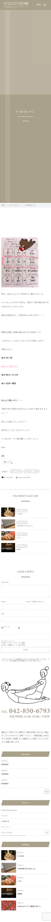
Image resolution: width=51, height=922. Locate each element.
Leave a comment (24, 477)
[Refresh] (19, 628)
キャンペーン (6, 827)
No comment (8, 477)
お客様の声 (5, 821)
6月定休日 (5, 783)
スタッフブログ (16, 471)
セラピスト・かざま (31, 471)
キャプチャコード (7, 641)
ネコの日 (19, 514)
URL (2, 614)
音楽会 (18, 549)
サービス (4, 816)
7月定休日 (5, 774)
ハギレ (18, 538)
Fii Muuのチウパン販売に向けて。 (29, 906)
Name (3, 601)
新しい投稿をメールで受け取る (14, 645)
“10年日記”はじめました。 (25, 526)
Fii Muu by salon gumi (9, 810)
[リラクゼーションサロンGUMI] (16, 3)
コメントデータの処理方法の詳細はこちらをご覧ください (25, 660)
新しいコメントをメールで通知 (14, 643)
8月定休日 (5, 764)
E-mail (28, 601)
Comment (4, 582)
